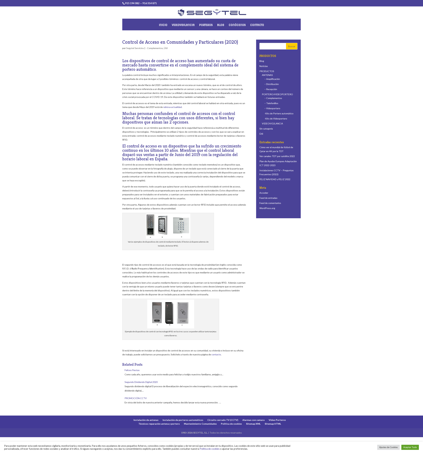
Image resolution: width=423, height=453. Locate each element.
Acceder (263, 192)
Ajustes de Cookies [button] (388, 447)
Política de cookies (231, 423)
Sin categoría (266, 128)
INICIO (163, 25)
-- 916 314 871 (148, 3)
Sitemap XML (253, 423)
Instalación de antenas (146, 420)
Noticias (263, 66)
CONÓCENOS (237, 25)
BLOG (220, 25)
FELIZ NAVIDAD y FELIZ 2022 (274, 179)
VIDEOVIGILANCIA (183, 25)
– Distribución (271, 84)
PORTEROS (206, 25)
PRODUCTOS (266, 71)
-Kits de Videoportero (275, 118)
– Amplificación (272, 79)
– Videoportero (272, 108)
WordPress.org (267, 208)
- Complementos (154, 48)
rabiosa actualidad (172, 107)
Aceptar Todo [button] (410, 447)
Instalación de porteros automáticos (183, 420)
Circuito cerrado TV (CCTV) (222, 420)
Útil (166, 48)
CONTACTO (257, 25)
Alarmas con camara (253, 420)
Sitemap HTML (273, 423)
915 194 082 (132, 3)
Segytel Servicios (135, 48)
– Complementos (273, 98)
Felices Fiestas (132, 370)
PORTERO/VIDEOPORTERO (277, 94)
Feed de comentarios (270, 203)
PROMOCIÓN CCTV (136, 398)
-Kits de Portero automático (278, 113)
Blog (261, 61)
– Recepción (270, 89)
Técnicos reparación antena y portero (159, 423)
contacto (216, 354)
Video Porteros (277, 420)
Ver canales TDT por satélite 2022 (277, 156)
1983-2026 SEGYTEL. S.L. (194, 432)
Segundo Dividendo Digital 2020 (141, 382)
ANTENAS (267, 75)
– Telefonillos (271, 103)
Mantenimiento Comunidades (200, 423)
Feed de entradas (268, 197)
